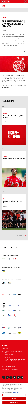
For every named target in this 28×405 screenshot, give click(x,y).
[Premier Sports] (19, 333)
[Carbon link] (9, 310)
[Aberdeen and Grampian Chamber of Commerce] (19, 310)
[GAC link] (4, 271)
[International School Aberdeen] (9, 316)
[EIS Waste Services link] (4, 259)
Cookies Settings (14, 394)
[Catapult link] (9, 333)
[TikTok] (14, 377)
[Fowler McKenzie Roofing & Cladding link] (9, 283)
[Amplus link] (4, 283)
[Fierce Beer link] (4, 305)
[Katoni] (14, 316)
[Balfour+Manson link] (19, 305)
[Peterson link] (9, 271)
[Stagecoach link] (14, 300)
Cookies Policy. (16, 392)
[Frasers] (9, 259)
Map (6, 364)
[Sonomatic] (4, 300)
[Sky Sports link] (4, 328)
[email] (25, 51)
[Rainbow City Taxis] (14, 295)
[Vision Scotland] (19, 316)
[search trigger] (21, 5)
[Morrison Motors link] (14, 328)
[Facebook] (3, 377)
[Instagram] (7, 377)
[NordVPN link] (14, 310)
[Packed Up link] (4, 310)
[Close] (25, 384)
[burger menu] (25, 5)
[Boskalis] (18, 248)
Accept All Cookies (14, 402)
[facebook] (19, 51)
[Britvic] (9, 295)
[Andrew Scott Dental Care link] (14, 305)
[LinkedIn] (18, 377)
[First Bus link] (19, 300)
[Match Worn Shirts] (19, 295)
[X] (11, 377)
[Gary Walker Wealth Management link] (9, 300)
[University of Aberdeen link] (9, 305)
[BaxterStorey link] (9, 328)
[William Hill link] (19, 328)
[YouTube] (21, 377)
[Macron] (12, 248)
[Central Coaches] (4, 295)
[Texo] (5, 248)
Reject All (14, 398)
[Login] (25, 1)
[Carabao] (4, 316)
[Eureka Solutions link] (14, 333)
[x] (22, 51)
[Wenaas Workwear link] (4, 333)
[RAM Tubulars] (14, 259)
